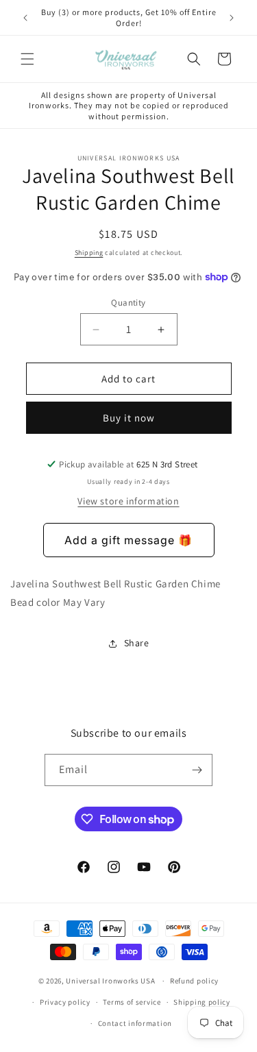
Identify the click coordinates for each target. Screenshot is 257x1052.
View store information (128, 501)
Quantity (128, 302)
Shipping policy (201, 1002)
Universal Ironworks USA (110, 981)
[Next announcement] (232, 18)
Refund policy (194, 981)
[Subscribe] (197, 770)
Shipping (89, 252)
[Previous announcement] (25, 18)
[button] (27, 59)
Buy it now (129, 417)
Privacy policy (65, 1002)
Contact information (135, 1023)
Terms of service (131, 1002)
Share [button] (136, 643)
